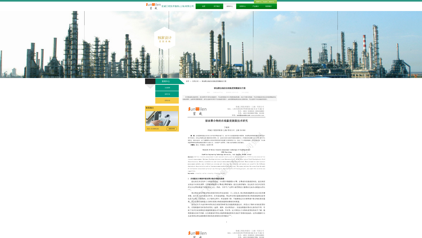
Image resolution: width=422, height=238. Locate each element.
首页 (187, 81)
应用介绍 (195, 81)
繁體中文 (259, 2)
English (265, 2)
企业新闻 (167, 87)
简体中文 (271, 2)
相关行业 (167, 94)
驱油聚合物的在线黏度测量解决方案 (214, 81)
